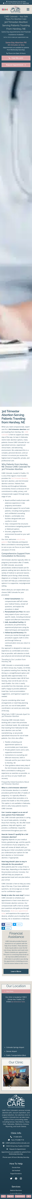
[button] (7, 924)
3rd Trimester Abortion (19, 478)
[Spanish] (6, 9)
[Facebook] (16, 1178)
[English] (3, 9)
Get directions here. (18, 1002)
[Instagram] (21, 1178)
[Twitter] (11, 1178)
